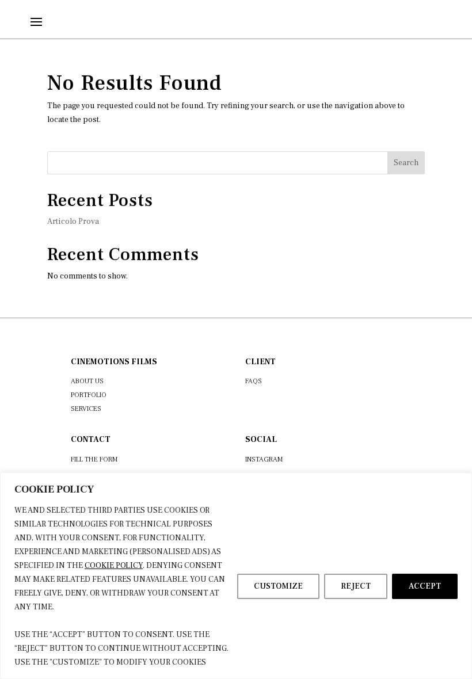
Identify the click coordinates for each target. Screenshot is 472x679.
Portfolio (88, 395)
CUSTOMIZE (278, 586)
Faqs (253, 381)
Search (406, 163)
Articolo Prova (73, 221)
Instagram (264, 459)
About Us (87, 381)
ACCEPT (425, 586)
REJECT (356, 586)
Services (86, 409)
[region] (236, 575)
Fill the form (94, 459)
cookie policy (114, 565)
